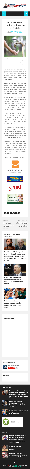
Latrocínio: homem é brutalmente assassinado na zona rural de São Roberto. (18, 455)
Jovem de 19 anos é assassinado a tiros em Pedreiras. (16, 447)
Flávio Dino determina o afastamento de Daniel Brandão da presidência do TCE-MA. (17, 404)
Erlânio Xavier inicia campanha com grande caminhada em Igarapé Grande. (18, 411)
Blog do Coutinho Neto (16, 31)
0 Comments (20, 32)
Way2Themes (14, 465)
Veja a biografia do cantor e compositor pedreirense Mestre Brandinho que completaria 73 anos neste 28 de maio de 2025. (18, 439)
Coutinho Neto (17, 466)
